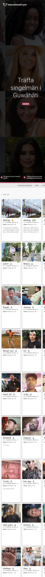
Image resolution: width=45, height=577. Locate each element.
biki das (27, 481)
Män (37, 185)
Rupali (6, 307)
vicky (26, 394)
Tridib (6, 481)
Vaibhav (7, 568)
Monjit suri (8, 351)
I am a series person (8, 489)
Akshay (6, 220)
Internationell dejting (25, 185)
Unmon (26, 525)
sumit (6, 263)
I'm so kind (6, 445)
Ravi (25, 568)
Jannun (27, 307)
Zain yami (8, 525)
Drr (24, 351)
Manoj (26, 263)
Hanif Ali (7, 394)
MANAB (7, 438)
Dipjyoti (27, 438)
